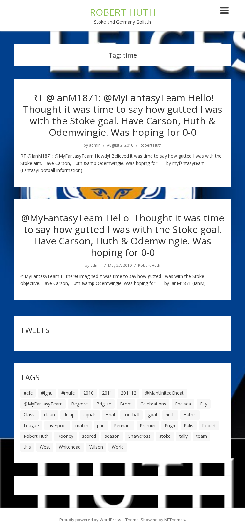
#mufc (68, 393)
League (31, 425)
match (81, 425)
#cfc (28, 393)
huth (170, 415)
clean (49, 415)
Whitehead (70, 447)
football (131, 415)
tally (183, 436)
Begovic (79, 404)
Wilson (96, 447)
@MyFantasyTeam (43, 404)
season (112, 436)
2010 (88, 393)
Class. (29, 415)
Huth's (190, 415)
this (27, 447)
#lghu (47, 393)
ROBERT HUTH (123, 12)
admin (94, 145)
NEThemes (174, 519)
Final (110, 415)
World (118, 447)
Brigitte (103, 404)
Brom (126, 404)
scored (89, 436)
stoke (165, 436)
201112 (128, 393)
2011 (107, 393)
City (203, 404)
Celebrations (153, 404)
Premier (148, 425)
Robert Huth (151, 145)
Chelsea (183, 404)
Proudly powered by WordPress (90, 519)
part (101, 425)
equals (90, 415)
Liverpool (57, 425)
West (45, 447)
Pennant (122, 425)
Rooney (65, 436)
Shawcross (139, 436)
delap (69, 415)
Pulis (188, 425)
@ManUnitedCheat (164, 393)
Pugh (170, 425)
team (201, 436)
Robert (209, 425)
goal (152, 415)
